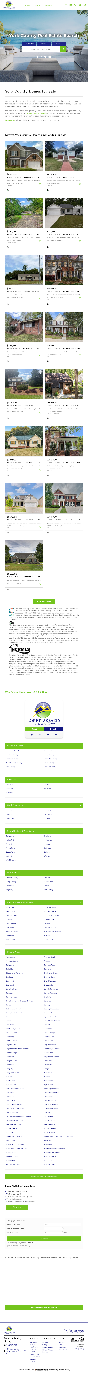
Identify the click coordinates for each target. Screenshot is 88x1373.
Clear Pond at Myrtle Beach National (19, 1001)
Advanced (29, 44)
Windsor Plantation (13, 1164)
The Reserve (11, 1152)
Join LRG (62, 1345)
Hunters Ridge (11, 1053)
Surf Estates (10, 1132)
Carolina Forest (11, 997)
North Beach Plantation (15, 1089)
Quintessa (48, 848)
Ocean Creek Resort (51, 1093)
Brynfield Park (11, 989)
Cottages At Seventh (14, 1009)
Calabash (9, 993)
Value (59, 44)
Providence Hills (12, 931)
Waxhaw (47, 856)
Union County (49, 763)
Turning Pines (11, 1160)
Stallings (47, 852)
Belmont (47, 969)
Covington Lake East (14, 1013)
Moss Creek (10, 1081)
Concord (9, 810)
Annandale (10, 907)
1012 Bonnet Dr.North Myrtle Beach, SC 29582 (16, 1351)
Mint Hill (9, 844)
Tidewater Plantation (52, 1152)
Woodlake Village (50, 1164)
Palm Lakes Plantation (14, 1105)
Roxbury (47, 935)
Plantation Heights (51, 1108)
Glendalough (11, 923)
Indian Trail (10, 840)
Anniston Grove (50, 907)
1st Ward (47, 785)
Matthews (48, 840)
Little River (48, 1065)
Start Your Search (44, 601)
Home (27, 5)
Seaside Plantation (51, 1124)
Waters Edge (49, 1160)
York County (10, 767)
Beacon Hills (10, 911)
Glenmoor (48, 1029)
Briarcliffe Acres (50, 981)
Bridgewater (48, 985)
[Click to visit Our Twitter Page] (48, 734)
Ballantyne (10, 836)
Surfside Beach (49, 1132)
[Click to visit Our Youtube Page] (56, 734)
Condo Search (35, 1354)
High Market (11, 1045)
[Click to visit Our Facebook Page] (31, 734)
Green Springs (49, 1033)
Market (44, 44)
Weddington (11, 860)
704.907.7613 (11, 1345)
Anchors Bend (49, 957)
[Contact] (82, 1356)
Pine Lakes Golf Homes (15, 1108)
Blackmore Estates (51, 973)
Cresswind (48, 1013)
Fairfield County (12, 755)
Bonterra (9, 977)
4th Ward (9, 793)
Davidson (9, 814)
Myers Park (10, 848)
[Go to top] (82, 1361)
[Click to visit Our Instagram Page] (40, 734)
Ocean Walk (10, 1101)
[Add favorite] (40, 184)
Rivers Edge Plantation (14, 1120)
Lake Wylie (10, 886)
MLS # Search (35, 1357)
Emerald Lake (49, 919)
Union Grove (48, 939)
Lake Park (48, 923)
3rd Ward (47, 789)
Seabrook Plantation (13, 1124)
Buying (38, 5)
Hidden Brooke (11, 1041)
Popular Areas (13, 952)
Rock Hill (47, 886)
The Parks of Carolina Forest (16, 1148)
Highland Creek (50, 1045)
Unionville (9, 856)
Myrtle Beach (11, 1085)
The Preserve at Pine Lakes (54, 1148)
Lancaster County (50, 759)
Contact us (9, 120)
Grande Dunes (11, 1033)
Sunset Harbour (50, 1128)
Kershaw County (12, 759)
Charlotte (11, 779)
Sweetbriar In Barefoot (14, 1136)
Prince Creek (49, 1116)
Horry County (49, 755)
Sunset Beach (11, 1128)
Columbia (47, 1001)
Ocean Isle (10, 1097)
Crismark (9, 919)
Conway (47, 1005)
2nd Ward (9, 789)
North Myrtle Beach (51, 1089)
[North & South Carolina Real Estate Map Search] (44, 1283)
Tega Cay (9, 890)
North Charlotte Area (16, 805)
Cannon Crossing (50, 993)
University (47, 818)
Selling (48, 5)
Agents (62, 1342)
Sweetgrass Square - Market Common (58, 1136)
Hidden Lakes (49, 1041)
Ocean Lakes (49, 1097)
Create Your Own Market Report (44, 1177)
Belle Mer (9, 969)
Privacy (67, 1370)
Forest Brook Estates (52, 1021)
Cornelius (47, 810)
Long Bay (9, 1069)
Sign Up (17, 1207)
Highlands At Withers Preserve (17, 1049)
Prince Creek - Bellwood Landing (18, 1116)
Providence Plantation (52, 931)
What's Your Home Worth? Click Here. (26, 692)
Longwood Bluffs (12, 1073)
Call (34, 729)
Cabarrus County (50, 751)
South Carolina (13, 873)
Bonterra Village (50, 911)
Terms (61, 1370)
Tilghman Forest (50, 1156)
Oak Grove (10, 927)
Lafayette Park (11, 1061)
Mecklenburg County (14, 763)
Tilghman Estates (12, 1156)
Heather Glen (49, 1037)
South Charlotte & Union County (21, 831)
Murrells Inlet (49, 1081)
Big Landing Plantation (14, 973)
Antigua (47, 961)
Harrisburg (48, 814)
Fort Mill (47, 878)
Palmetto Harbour (51, 1105)
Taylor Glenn (10, 939)
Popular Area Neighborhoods (20, 902)
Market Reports (48, 1347)
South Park (10, 852)
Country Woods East (51, 915)
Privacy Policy (79, 1349)
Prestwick (47, 1112)
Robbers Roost (49, 1120)
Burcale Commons (51, 989)
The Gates (48, 1144)
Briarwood (10, 985)
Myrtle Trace (48, 1085)
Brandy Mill (10, 981)
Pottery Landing (12, 1112)
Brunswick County (13, 751)
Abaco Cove (10, 957)
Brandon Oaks (11, 915)
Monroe (47, 844)
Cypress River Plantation (53, 1017)
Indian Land (48, 882)
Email (53, 729)
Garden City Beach (13, 1029)
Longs (46, 1069)
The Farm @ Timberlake (15, 1144)
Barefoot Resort (50, 965)
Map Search (34, 1347)
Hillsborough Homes (51, 1049)
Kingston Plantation (51, 1057)
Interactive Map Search (37, 113)
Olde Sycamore (50, 927)
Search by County (15, 746)
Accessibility (53, 1370)
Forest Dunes (11, 1025)
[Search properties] (63, 49)
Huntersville (10, 818)
